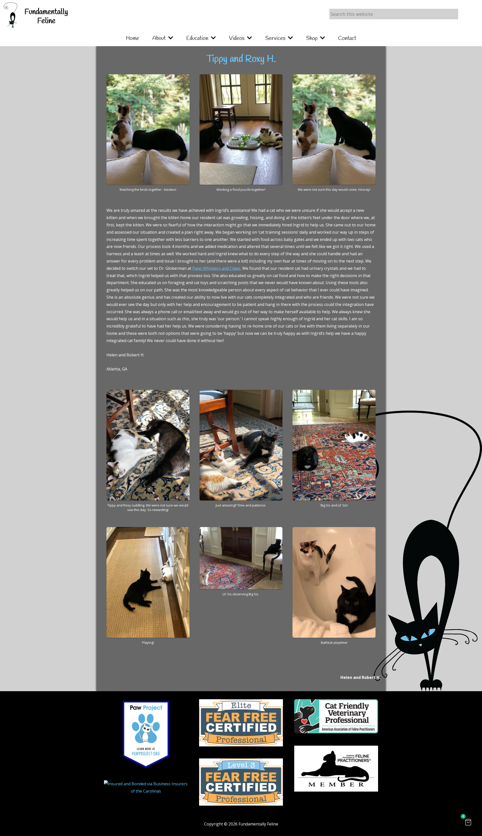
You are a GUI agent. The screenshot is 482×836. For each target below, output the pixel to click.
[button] (468, 822)
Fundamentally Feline (46, 16)
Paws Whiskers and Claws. (216, 268)
